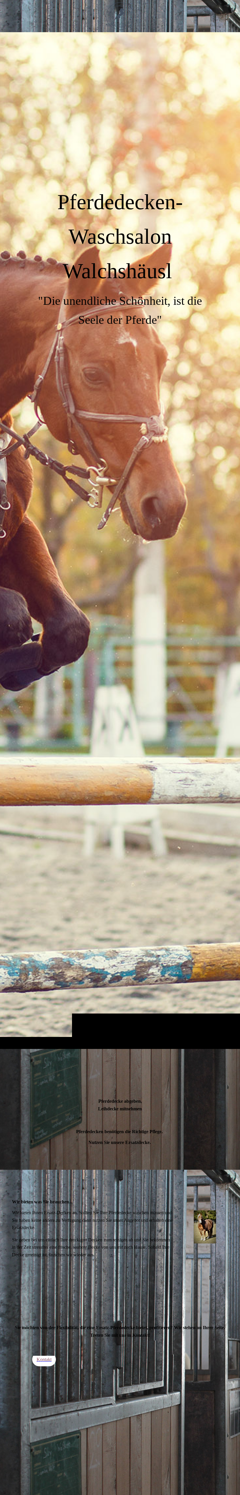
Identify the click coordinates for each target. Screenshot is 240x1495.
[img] (120, 540)
